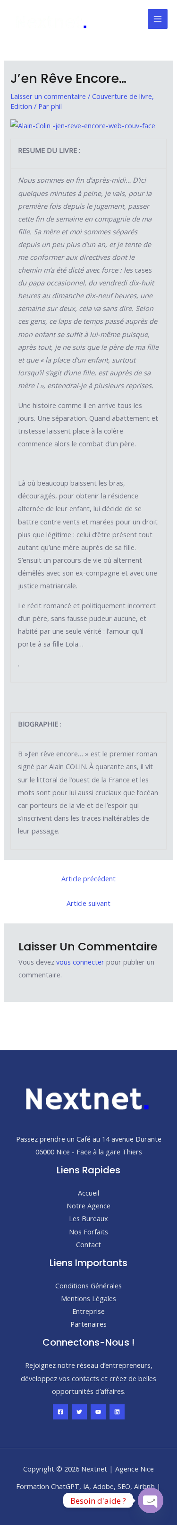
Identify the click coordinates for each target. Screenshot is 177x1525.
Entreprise (88, 1311)
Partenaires (88, 1324)
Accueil (88, 1192)
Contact (88, 1244)
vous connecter (80, 961)
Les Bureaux (88, 1218)
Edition (21, 106)
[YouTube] (98, 1411)
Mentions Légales (88, 1298)
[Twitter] (79, 1411)
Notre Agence (88, 1205)
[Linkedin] (117, 1411)
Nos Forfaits (88, 1231)
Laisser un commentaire (48, 96)
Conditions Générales (88, 1285)
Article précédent (88, 878)
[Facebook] (60, 1411)
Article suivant (88, 903)
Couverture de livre (122, 96)
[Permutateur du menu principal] (158, 19)
